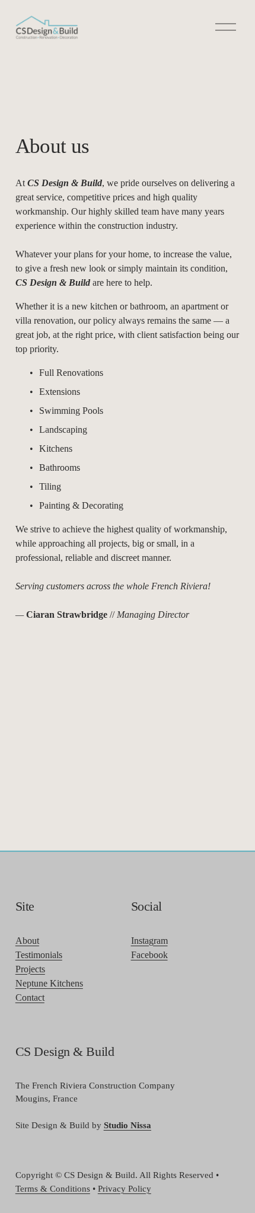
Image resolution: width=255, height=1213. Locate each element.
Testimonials (38, 955)
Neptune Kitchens (49, 983)
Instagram (149, 941)
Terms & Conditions (52, 1188)
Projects (30, 969)
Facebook (149, 955)
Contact (29, 997)
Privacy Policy (124, 1188)
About (27, 941)
